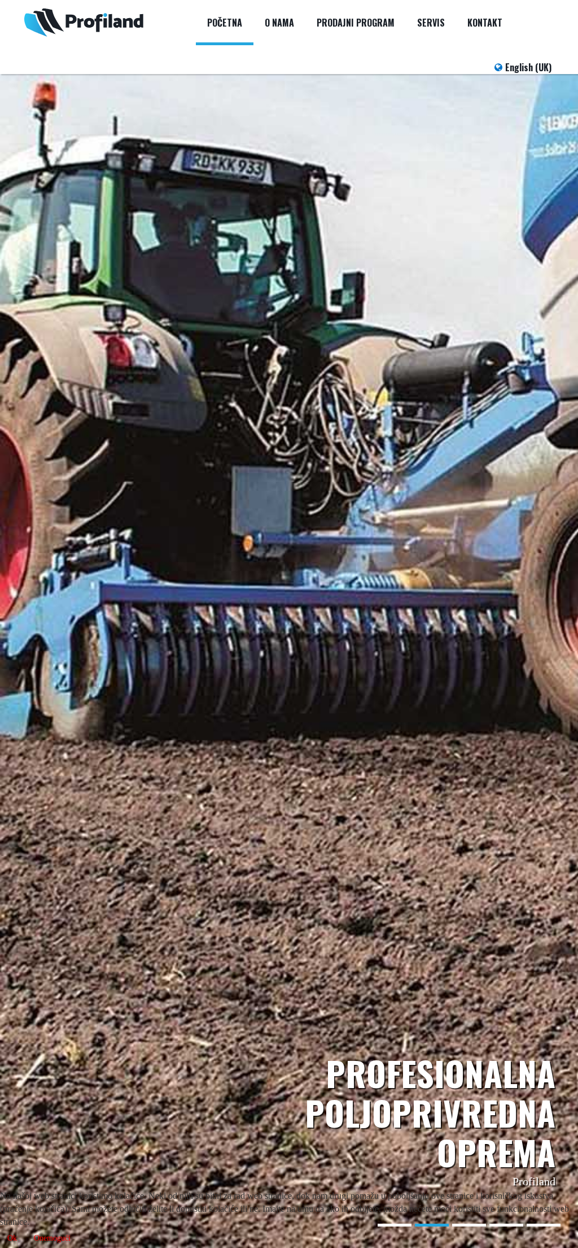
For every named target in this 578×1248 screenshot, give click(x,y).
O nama (279, 22)
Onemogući (52, 1238)
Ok (12, 1238)
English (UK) (528, 67)
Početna (224, 22)
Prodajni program (356, 22)
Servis (431, 22)
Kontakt (484, 22)
